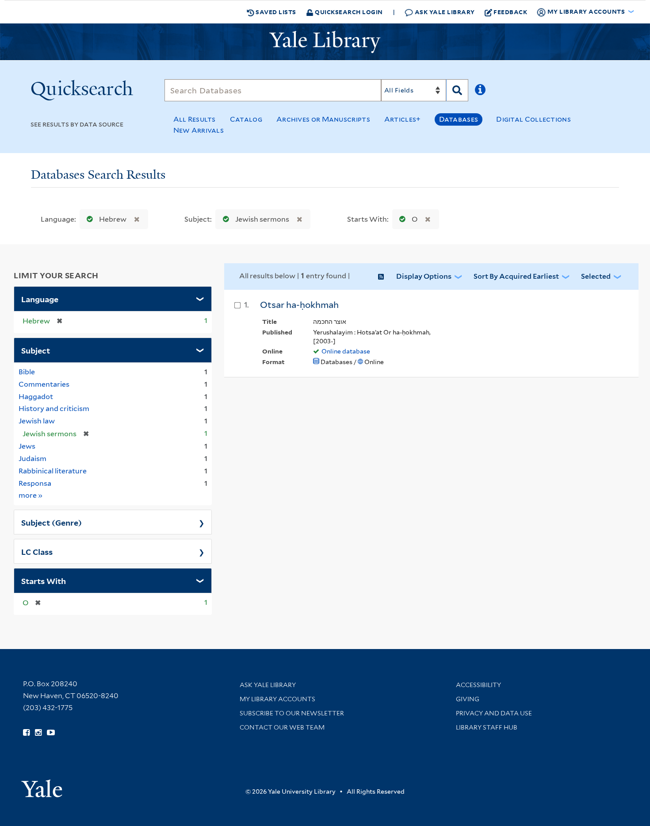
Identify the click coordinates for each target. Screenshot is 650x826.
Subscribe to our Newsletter (292, 713)
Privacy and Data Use (494, 713)
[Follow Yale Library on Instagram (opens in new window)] (38, 733)
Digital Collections (533, 119)
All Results (194, 119)
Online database (345, 351)
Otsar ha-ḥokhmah (299, 305)
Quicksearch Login (348, 12)
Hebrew (113, 219)
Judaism (32, 458)
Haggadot (36, 396)
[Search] (457, 90)
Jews (27, 446)
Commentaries (44, 384)
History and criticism (54, 408)
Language (39, 298)
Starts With (43, 580)
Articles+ (402, 119)
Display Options (423, 276)
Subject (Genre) (51, 522)
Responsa (35, 483)
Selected (596, 276)
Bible (27, 372)
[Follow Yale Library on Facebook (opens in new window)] (26, 733)
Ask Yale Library (444, 12)
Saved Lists (275, 12)
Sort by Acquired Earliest (516, 276)
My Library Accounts (277, 699)
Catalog (246, 119)
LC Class (37, 551)
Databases (458, 119)
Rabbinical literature (53, 471)
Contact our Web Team (282, 727)
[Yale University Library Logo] (325, 42)
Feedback (510, 12)
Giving (467, 699)
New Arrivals (198, 130)
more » (31, 495)
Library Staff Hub (486, 727)
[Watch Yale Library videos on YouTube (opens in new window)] (51, 733)
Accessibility (478, 684)
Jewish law (37, 421)
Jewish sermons (262, 219)
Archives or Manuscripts (323, 119)
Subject (35, 350)
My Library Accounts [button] (586, 11)
